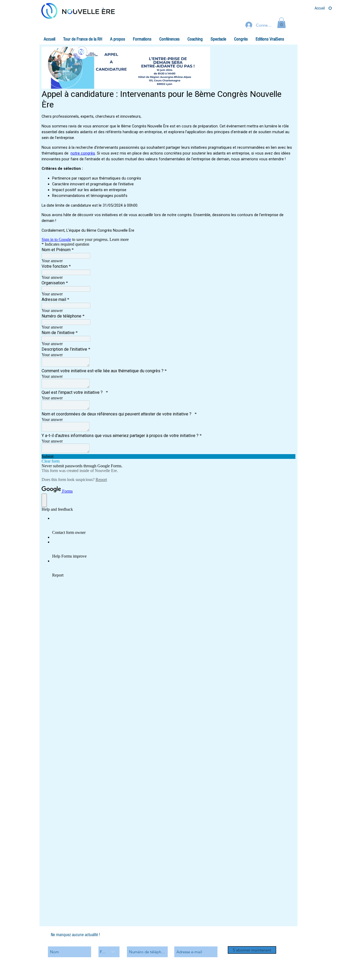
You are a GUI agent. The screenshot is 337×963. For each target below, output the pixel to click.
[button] (117, 39)
